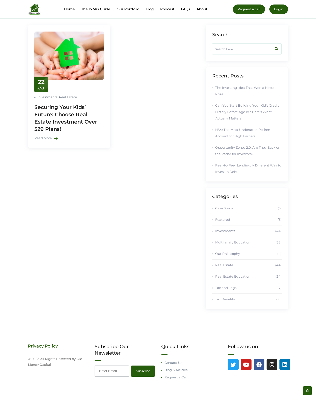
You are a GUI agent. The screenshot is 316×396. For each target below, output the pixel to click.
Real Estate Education (248, 276)
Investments (47, 97)
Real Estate (68, 97)
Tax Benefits (248, 299)
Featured (248, 220)
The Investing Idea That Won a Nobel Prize (245, 91)
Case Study (248, 208)
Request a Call (175, 377)
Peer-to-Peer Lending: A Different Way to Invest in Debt (248, 168)
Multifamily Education (248, 242)
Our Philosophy (248, 254)
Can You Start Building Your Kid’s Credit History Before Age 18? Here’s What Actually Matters (247, 111)
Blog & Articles (175, 370)
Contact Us (173, 363)
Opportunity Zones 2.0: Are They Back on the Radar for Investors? (247, 150)
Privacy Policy (43, 346)
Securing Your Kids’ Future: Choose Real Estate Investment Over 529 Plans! (65, 118)
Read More (43, 138)
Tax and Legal (248, 288)
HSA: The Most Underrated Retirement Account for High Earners (246, 133)
